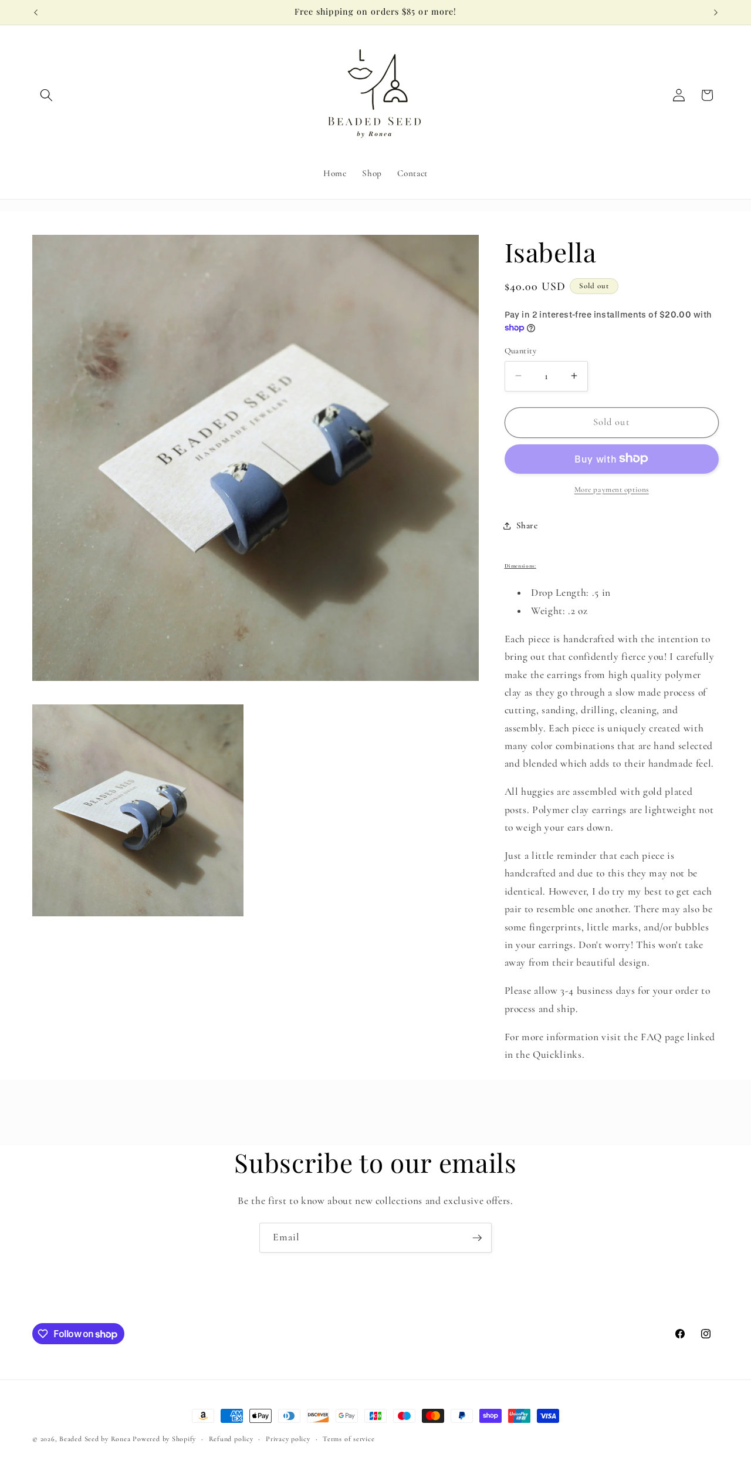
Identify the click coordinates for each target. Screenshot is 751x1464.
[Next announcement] (716, 12)
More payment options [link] (611, 489)
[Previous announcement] (36, 12)
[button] (46, 95)
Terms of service (348, 1439)
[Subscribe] (477, 1238)
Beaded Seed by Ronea (94, 1439)
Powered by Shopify (164, 1439)
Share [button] (527, 525)
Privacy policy (288, 1439)
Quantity (521, 350)
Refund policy (231, 1439)
